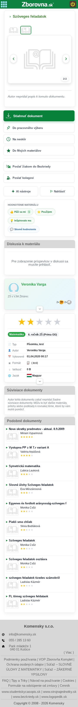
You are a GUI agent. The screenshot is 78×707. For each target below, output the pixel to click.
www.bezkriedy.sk (26, 696)
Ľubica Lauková (29, 470)
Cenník (65, 685)
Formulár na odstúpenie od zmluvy (32, 685)
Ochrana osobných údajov (25, 664)
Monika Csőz (28, 507)
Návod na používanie (45, 680)
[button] (39, 309)
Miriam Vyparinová (31, 433)
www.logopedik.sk (54, 696)
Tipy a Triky (19, 680)
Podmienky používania (20, 659)
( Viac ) (69, 652)
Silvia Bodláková (30, 526)
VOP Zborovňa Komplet (56, 659)
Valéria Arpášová (30, 451)
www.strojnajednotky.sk (59, 691)
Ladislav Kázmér (30, 582)
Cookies (68, 680)
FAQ (5, 680)
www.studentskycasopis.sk (21, 691)
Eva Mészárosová (30, 489)
